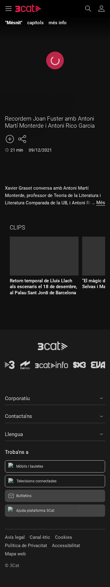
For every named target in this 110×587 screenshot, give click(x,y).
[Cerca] (91, 8)
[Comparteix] (22, 139)
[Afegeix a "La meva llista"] (10, 139)
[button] (55, 397)
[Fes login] (101, 8)
